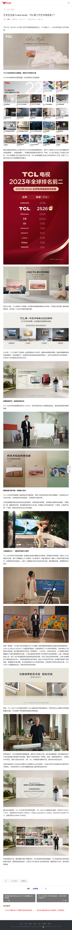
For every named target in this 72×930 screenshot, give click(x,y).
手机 (26, 923)
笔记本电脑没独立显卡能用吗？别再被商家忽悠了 (51, 910)
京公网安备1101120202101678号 (53, 926)
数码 (12, 9)
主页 (8, 9)
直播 (49, 923)
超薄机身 (23, 881)
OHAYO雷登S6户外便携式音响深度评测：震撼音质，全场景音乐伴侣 (19, 910)
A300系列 (14, 881)
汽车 (39, 923)
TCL (6, 881)
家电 (34, 923)
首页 (21, 923)
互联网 (44, 923)
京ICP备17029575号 (36, 926)
